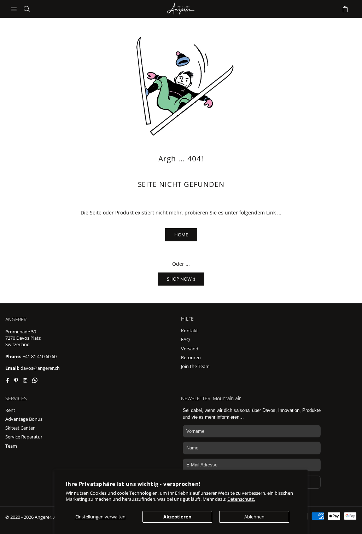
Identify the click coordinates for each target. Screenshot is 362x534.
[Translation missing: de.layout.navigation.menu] (13, 9)
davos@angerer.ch (40, 368)
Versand (189, 348)
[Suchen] (26, 9)
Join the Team (195, 366)
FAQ (185, 339)
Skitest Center (20, 428)
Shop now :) (181, 279)
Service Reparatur (23, 436)
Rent (10, 410)
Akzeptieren (177, 516)
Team (11, 446)
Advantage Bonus (23, 419)
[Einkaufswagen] (345, 9)
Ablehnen (254, 516)
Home (181, 234)
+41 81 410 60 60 (40, 356)
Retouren (191, 357)
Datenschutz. (241, 499)
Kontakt (189, 330)
